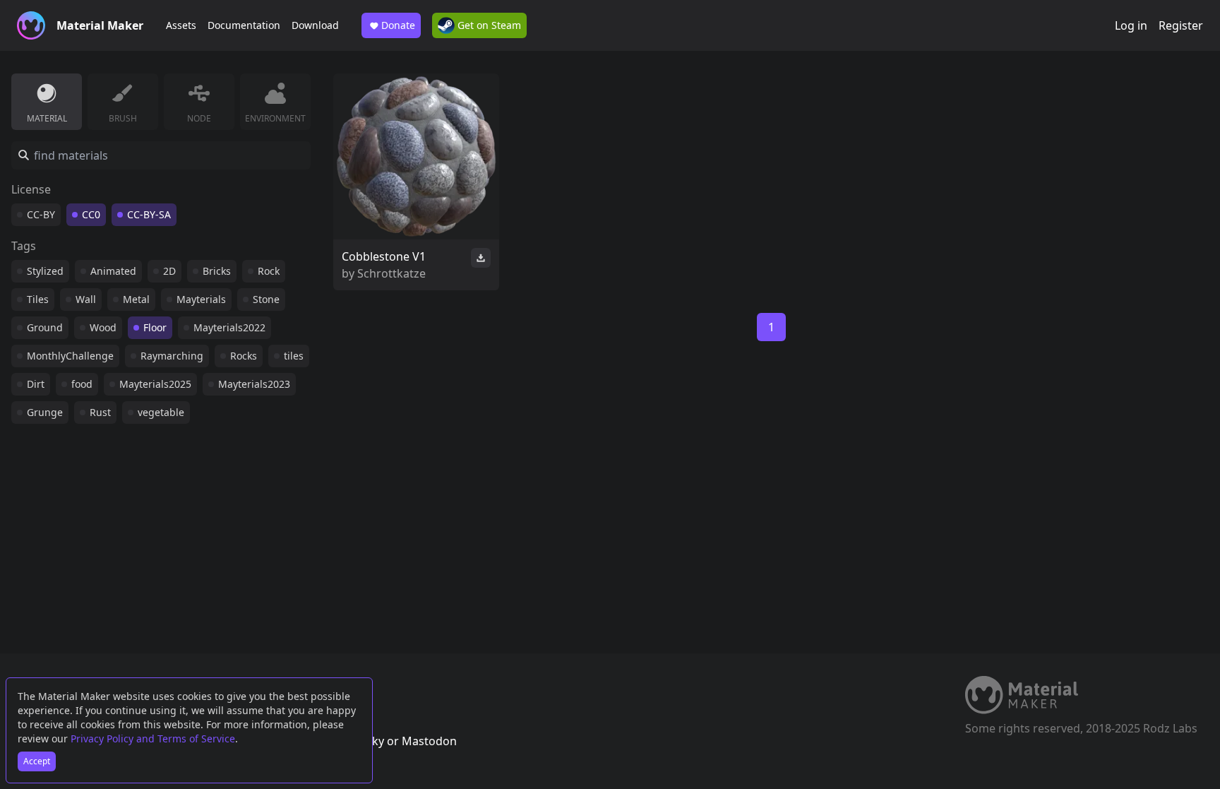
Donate (398, 25)
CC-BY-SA (149, 214)
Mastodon (429, 741)
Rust (100, 412)
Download (315, 25)
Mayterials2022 (229, 327)
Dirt (35, 384)
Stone (266, 299)
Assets (181, 25)
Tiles (38, 299)
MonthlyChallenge (70, 355)
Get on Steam (488, 25)
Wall (86, 299)
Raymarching (171, 355)
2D (169, 271)
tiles (294, 355)
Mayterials (201, 299)
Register (1181, 25)
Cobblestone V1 (384, 256)
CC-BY (41, 214)
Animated (113, 271)
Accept (36, 761)
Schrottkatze (391, 273)
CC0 (91, 214)
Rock (269, 271)
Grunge (45, 412)
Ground (45, 327)
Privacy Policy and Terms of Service (153, 738)
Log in (1131, 25)
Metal (136, 299)
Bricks (217, 271)
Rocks (243, 355)
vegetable (161, 412)
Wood (103, 327)
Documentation (244, 25)
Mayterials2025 (155, 384)
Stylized (45, 271)
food (81, 384)
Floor (155, 327)
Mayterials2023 (254, 384)
